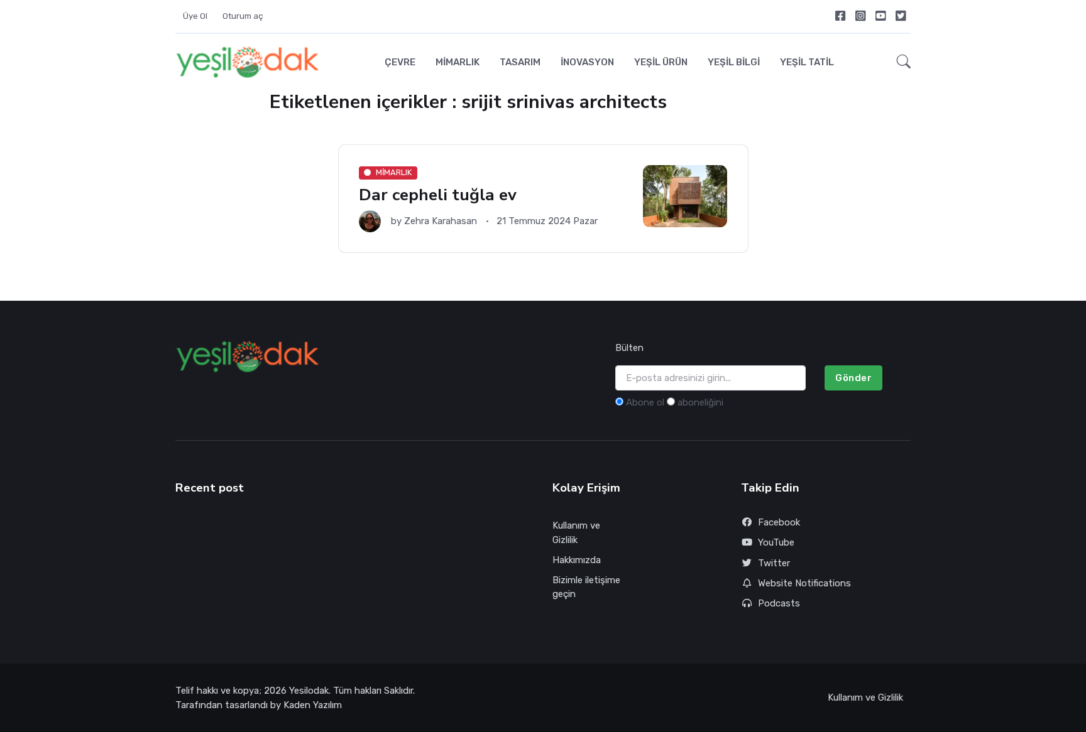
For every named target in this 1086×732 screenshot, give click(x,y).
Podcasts (779, 603)
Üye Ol (195, 16)
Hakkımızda (576, 560)
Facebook (779, 522)
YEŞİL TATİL (807, 62)
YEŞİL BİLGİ (734, 62)
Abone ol (645, 402)
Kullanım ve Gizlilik (576, 533)
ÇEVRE (400, 62)
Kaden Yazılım (312, 705)
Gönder (853, 378)
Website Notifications (804, 583)
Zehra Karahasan (440, 221)
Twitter (774, 563)
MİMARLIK (458, 62)
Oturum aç (242, 16)
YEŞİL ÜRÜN (661, 62)
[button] (900, 62)
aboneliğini (700, 402)
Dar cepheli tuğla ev (438, 194)
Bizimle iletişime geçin (586, 587)
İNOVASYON (587, 62)
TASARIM (520, 62)
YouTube (776, 542)
